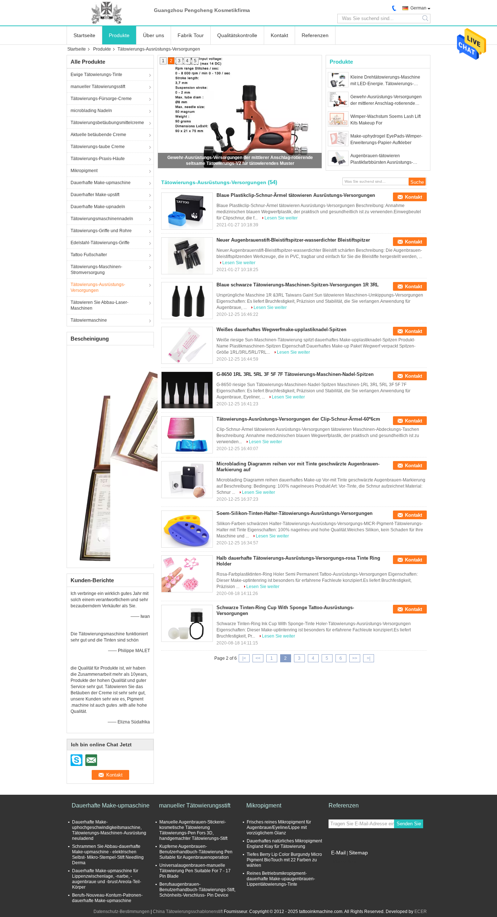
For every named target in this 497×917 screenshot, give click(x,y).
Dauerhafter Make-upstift (95, 194)
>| (368, 658)
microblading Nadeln (91, 110)
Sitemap (358, 853)
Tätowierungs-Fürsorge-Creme (101, 98)
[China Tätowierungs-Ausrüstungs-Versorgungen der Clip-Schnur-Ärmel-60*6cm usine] (187, 434)
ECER (420, 911)
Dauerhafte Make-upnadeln (98, 206)
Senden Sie (409, 823)
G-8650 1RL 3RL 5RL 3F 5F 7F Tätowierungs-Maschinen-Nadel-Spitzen (295, 374)
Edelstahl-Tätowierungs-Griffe (100, 242)
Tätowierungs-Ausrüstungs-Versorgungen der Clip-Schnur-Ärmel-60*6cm (298, 419)
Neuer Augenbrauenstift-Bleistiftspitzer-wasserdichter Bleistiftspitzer (293, 240)
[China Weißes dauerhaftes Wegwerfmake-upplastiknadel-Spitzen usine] (187, 345)
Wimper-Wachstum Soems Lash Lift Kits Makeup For (385, 120)
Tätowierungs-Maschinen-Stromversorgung (96, 269)
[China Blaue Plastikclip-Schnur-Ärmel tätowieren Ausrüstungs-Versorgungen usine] (187, 211)
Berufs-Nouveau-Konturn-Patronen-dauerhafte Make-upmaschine (107, 898)
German (418, 8)
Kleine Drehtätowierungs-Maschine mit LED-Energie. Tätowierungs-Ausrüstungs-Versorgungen (385, 81)
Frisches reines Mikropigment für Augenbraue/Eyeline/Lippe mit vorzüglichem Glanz (279, 827)
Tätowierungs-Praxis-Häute (98, 158)
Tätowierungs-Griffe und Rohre (101, 230)
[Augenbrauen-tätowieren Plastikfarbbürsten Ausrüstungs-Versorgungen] (338, 158)
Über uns (153, 35)
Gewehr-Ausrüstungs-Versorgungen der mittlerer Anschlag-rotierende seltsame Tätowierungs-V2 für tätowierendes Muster (386, 100)
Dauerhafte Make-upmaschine (101, 182)
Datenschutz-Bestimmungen (122, 911)
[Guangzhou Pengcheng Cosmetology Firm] (107, 13)
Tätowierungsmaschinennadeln (102, 218)
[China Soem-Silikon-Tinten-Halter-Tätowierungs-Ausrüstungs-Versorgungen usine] (187, 529)
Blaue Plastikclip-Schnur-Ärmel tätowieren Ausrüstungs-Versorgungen (295, 195)
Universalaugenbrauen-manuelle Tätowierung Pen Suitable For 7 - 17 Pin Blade (195, 871)
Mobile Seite (345, 861)
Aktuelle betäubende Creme (98, 134)
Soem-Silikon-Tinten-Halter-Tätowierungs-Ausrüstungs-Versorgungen (294, 513)
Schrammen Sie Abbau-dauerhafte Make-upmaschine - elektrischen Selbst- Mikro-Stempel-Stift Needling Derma (108, 854)
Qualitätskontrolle (237, 35)
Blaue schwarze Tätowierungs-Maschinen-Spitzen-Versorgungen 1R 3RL (297, 284)
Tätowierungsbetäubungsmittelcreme (107, 122)
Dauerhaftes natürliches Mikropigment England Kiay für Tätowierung (284, 843)
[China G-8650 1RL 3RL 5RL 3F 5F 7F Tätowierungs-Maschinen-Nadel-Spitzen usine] (187, 390)
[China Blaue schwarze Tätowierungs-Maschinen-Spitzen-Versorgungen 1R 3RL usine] (187, 300)
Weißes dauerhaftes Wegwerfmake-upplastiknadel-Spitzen (281, 329)
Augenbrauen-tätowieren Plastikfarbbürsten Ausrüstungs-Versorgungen (381, 159)
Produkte (119, 35)
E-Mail (338, 853)
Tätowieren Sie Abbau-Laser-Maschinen (99, 305)
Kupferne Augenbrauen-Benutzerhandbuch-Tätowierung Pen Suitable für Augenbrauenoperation (195, 852)
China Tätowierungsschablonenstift (188, 911)
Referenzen (315, 35)
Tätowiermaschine (89, 320)
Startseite (84, 35)
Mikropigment (84, 170)
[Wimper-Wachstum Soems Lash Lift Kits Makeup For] (338, 119)
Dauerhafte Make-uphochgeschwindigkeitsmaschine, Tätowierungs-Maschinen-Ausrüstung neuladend (109, 830)
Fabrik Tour (191, 35)
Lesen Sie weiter (281, 218)
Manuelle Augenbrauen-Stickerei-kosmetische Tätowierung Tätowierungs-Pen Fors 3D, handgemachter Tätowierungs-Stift (193, 830)
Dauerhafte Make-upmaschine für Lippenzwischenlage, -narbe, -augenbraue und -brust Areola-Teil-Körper (106, 879)
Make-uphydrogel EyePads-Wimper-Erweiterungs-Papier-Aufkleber (386, 139)
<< (258, 658)
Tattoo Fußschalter (89, 254)
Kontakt (279, 35)
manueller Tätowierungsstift (98, 86)
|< (244, 658)
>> (354, 658)
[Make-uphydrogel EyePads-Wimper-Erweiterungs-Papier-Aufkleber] (338, 138)
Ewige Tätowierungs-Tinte (96, 74)
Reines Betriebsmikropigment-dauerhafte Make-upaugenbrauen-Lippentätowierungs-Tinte (281, 879)
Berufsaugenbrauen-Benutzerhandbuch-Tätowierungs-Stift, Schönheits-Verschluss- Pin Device (197, 890)
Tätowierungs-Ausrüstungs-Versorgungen (98, 287)
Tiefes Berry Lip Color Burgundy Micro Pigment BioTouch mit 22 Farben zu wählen (284, 860)
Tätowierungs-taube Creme (98, 146)
